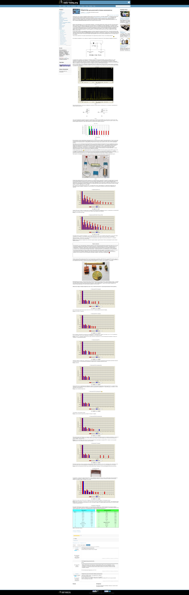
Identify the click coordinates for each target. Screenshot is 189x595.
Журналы (61, 13)
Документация (62, 12)
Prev (120, 10)
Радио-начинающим (63, 40)
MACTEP (85, 12)
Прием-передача (63, 37)
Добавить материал (68, 45)
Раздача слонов (62, 23)
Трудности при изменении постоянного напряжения (124, 18)
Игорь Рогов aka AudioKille (114, 15)
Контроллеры (62, 36)
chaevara (76, 573)
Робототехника (62, 25)
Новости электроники (63, 18)
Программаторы (62, 38)
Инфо (60, 14)
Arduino (60, 11)
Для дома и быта (63, 32)
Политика (61, 21)
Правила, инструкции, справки (64, 22)
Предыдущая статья (76, 542)
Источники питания (63, 34)
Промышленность (63, 39)
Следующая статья (83, 542)
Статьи (60, 27)
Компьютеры (62, 35)
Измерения (62, 33)
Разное (60, 24)
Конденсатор (76, 540)
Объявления (61, 19)
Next (121, 10)
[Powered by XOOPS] (106, 591)
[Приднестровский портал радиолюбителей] (95, 591)
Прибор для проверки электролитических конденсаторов (124, 46)
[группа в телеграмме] (110, 591)
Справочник (61, 26)
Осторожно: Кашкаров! (63, 20)
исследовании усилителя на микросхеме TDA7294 (102, 17)
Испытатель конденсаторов (123, 32)
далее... (66, 57)
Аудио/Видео (62, 31)
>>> (129, 22)
